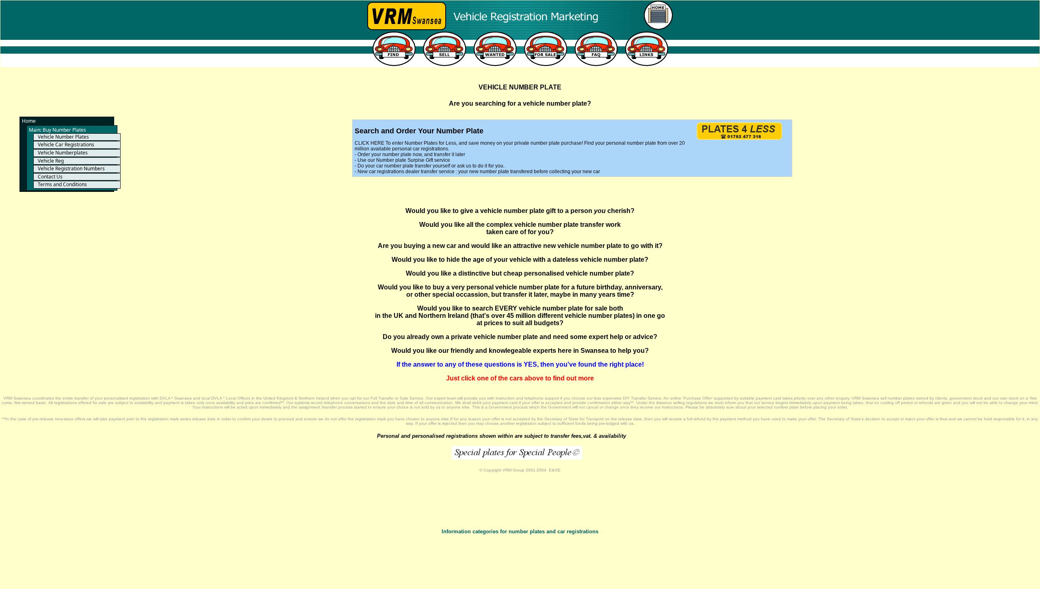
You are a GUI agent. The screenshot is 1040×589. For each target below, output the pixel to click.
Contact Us (50, 176)
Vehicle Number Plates (63, 136)
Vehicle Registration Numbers (71, 168)
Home (29, 120)
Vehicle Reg (51, 160)
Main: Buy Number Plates (57, 129)
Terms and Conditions (62, 184)
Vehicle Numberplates (63, 152)
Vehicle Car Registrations (66, 144)
